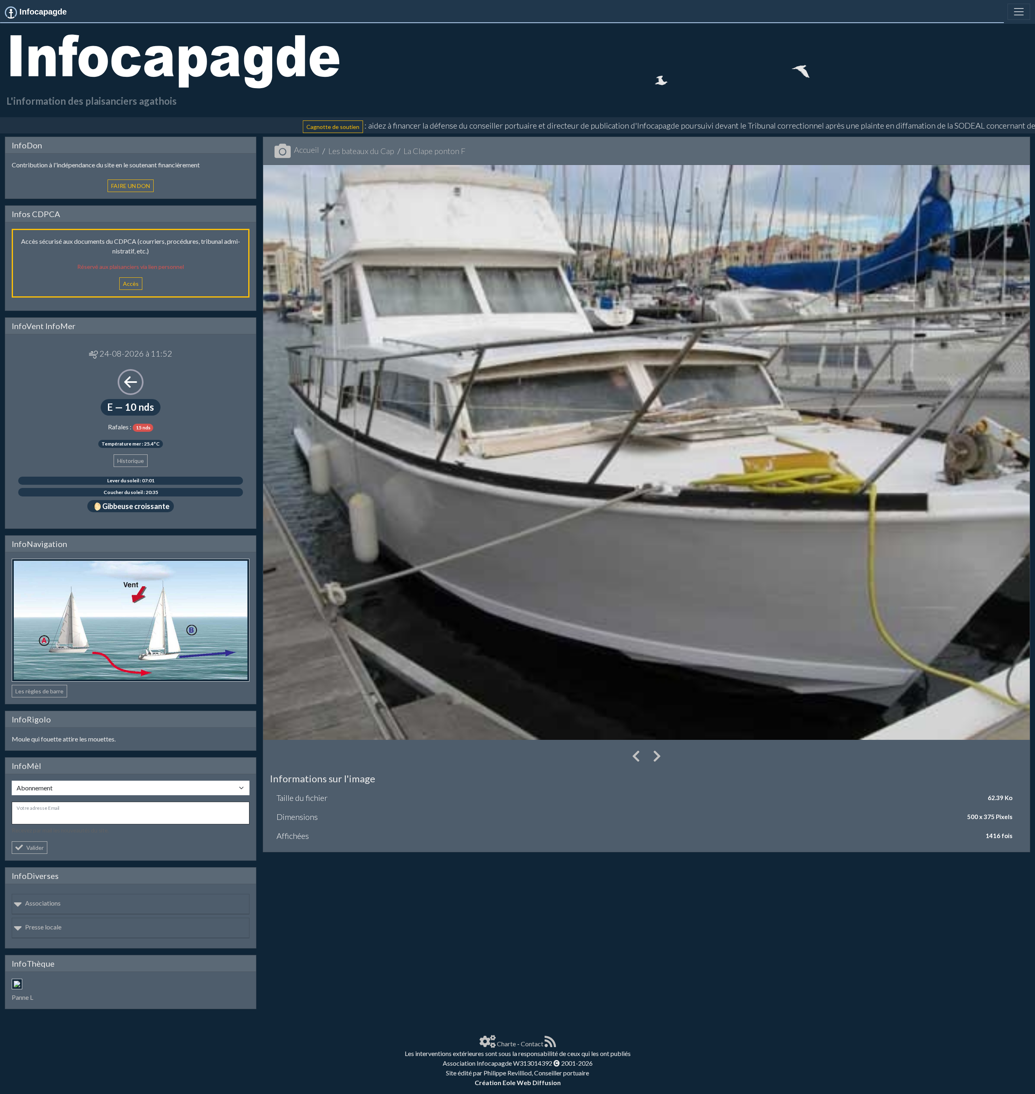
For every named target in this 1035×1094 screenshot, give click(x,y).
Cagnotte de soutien (220, 126)
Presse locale (43, 927)
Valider (35, 847)
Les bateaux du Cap (361, 151)
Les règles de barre (39, 691)
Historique (130, 460)
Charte (506, 1044)
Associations (43, 903)
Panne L (22, 997)
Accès (131, 283)
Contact (532, 1044)
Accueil (306, 149)
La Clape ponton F (434, 151)
